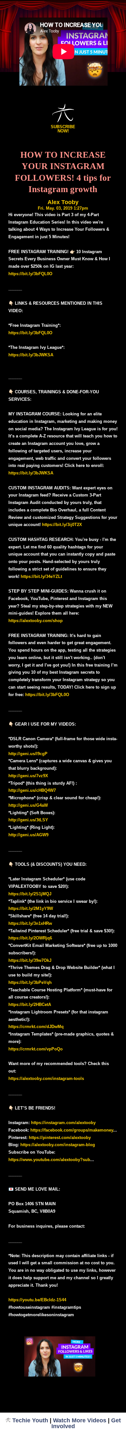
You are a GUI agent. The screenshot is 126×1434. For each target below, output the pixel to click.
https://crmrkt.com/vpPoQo (35, 1049)
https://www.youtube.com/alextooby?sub (49, 1159)
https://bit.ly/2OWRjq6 (30, 938)
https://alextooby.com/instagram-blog (57, 1144)
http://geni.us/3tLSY (28, 819)
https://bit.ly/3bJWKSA (30, 354)
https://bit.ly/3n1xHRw (30, 923)
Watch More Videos (79, 1420)
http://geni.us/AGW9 (28, 834)
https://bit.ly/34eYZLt (41, 576)
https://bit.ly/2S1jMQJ (29, 893)
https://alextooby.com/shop (35, 620)
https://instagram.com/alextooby (63, 1122)
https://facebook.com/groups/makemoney (71, 1130)
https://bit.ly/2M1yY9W (30, 908)
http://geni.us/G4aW (28, 805)
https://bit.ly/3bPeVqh (30, 982)
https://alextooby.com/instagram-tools (46, 1078)
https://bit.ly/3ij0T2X (62, 524)
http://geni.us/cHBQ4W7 (32, 790)
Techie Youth (30, 1420)
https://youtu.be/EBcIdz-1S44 (37, 1299)
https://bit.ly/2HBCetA (29, 1004)
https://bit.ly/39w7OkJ (29, 960)
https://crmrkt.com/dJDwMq (36, 1026)
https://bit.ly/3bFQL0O (30, 273)
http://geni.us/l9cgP (27, 753)
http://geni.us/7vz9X (28, 775)
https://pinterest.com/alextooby (60, 1137)
